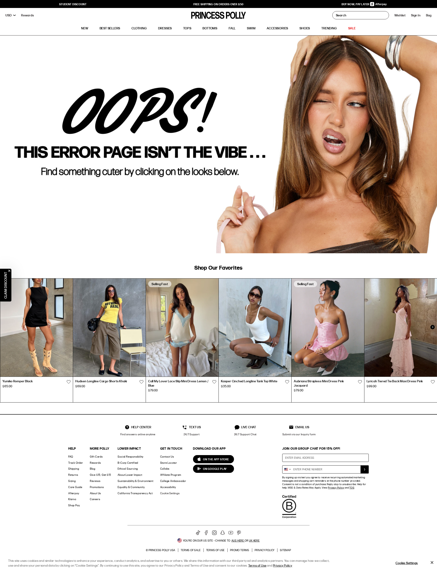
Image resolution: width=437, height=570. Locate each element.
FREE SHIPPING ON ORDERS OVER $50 (218, 4)
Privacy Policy (336, 487)
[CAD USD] (10, 15)
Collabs (165, 468)
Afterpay (73, 493)
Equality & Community (131, 487)
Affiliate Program (170, 474)
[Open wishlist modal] (68, 382)
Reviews (95, 481)
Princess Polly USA (162, 550)
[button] (429, 15)
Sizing (72, 481)
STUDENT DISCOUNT (73, 4)
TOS (351, 487)
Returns (73, 474)
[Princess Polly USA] (218, 15)
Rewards (95, 462)
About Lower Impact (130, 474)
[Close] (432, 562)
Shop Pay (74, 505)
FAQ (70, 456)
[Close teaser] (9, 271)
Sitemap (285, 550)
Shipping (73, 468)
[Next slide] (432, 327)
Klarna (72, 499)
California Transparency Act (135, 493)
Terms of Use (215, 550)
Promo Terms (239, 550)
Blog (92, 468)
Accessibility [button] (168, 487)
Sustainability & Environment (135, 481)
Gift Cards (96, 456)
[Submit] (365, 469)
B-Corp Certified (128, 462)
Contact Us (167, 456)
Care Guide (75, 487)
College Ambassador (173, 481)
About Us (95, 493)
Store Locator (168, 462)
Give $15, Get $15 (100, 474)
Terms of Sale (191, 550)
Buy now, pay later (356, 4)
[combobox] (287, 469)
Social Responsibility (130, 456)
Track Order (75, 462)
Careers (95, 499)
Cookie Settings (170, 493)
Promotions (97, 487)
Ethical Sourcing (128, 468)
